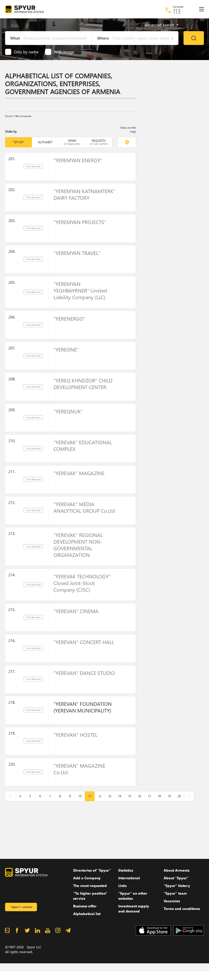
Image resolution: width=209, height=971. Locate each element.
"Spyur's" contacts (21, 906)
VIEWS (72, 142)
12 (99, 796)
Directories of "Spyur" (92, 870)
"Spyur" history (177, 885)
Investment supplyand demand (133, 909)
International (129, 877)
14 (119, 796)
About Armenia (177, 870)
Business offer (85, 906)
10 (79, 796)
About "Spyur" (176, 877)
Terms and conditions (182, 908)
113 (177, 11)
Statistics (125, 870)
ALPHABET (45, 142)
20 (179, 796)
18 (159, 796)
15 (129, 796)
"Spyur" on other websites (132, 896)
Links (122, 885)
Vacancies (172, 900)
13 (109, 796)
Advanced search (159, 24)
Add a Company (87, 877)
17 (149, 796)
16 (139, 796)
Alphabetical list (86, 913)
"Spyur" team (175, 893)
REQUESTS (99, 142)
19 (169, 796)
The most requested (90, 885)
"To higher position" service (90, 896)
